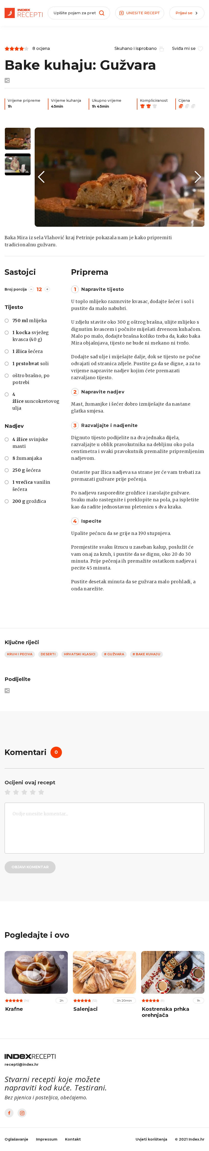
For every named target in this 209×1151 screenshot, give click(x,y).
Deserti (48, 654)
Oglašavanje (16, 1139)
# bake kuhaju (146, 654)
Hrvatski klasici (80, 654)
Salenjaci (85, 1009)
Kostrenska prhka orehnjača (165, 1012)
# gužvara (114, 654)
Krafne (14, 1009)
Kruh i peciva (19, 654)
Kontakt (73, 1139)
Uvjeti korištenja (151, 1139)
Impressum (46, 1139)
